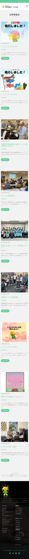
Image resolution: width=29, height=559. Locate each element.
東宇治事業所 (19, 512)
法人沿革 (18, 524)
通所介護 (4, 510)
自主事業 (4, 532)
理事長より (18, 521)
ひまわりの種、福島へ (9, 447)
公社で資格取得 (19, 532)
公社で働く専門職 (20, 534)
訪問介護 (4, 508)
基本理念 (18, 522)
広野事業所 (3, 49)
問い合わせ (18, 544)
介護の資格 (4, 528)
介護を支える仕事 (20, 535)
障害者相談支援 (6, 521)
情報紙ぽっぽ (19, 528)
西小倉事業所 (19, 510)
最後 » (25, 475)
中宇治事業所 (19, 508)
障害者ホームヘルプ (7, 519)
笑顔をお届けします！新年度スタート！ (14, 246)
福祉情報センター (6, 530)
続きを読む (5, 58)
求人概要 (18, 539)
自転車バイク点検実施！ (10, 297)
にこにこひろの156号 (9, 94)
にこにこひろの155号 (9, 347)
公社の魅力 (18, 537)
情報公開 (18, 526)
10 (18, 475)
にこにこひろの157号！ (9, 46)
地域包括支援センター (7, 523)
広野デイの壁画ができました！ (12, 397)
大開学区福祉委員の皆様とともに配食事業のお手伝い (14, 145)
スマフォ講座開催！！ (9, 196)
